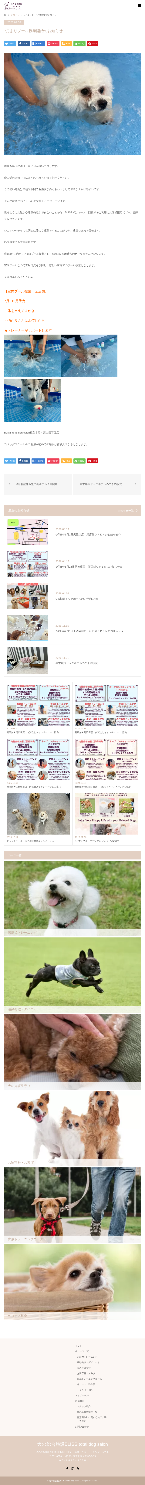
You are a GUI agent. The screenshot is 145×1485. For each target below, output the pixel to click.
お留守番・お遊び (86, 1373)
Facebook (67, 1468)
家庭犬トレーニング (87, 1356)
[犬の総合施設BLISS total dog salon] (13, 5)
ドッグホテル (82, 1395)
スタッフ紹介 (84, 1406)
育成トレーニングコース (89, 1379)
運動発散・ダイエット (88, 1362)
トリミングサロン (84, 1390)
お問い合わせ (82, 1426)
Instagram (72, 1468)
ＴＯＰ (78, 1346)
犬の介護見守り (85, 1368)
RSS (78, 1468)
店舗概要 (79, 1401)
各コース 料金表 (86, 1384)
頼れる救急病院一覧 (87, 1412)
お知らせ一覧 (126, 510)
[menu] (139, 5)
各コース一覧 (82, 1351)
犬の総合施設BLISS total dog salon (72, 1444)
